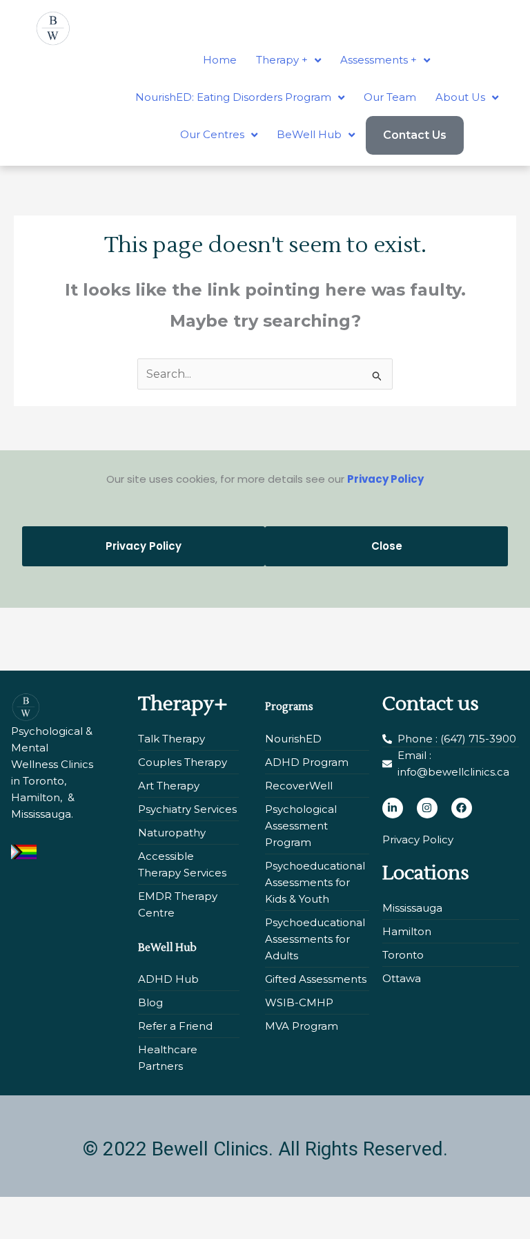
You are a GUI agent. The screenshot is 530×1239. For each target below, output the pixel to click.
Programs (289, 706)
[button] (288, 60)
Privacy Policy (385, 479)
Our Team (390, 97)
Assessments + (378, 59)
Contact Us (414, 135)
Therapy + (282, 59)
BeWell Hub (309, 134)
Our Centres (212, 134)
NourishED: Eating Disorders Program (233, 97)
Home (220, 59)
